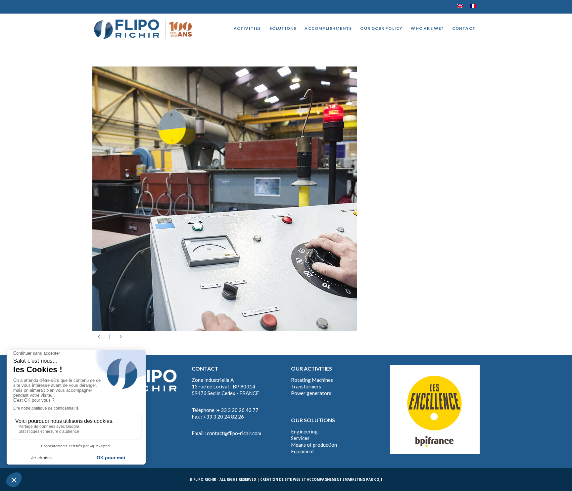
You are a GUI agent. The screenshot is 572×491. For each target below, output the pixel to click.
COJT (378, 479)
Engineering (304, 431)
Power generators (311, 393)
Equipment (302, 451)
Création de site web (280, 479)
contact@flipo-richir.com (234, 433)
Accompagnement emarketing (336, 479)
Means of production (314, 445)
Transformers (306, 386)
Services (300, 438)
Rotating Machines (312, 380)
